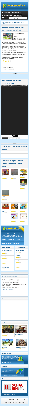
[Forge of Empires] (21, 329)
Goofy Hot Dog (23, 210)
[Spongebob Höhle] (23, 182)
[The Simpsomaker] (5, 172)
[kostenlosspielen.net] (14, 6)
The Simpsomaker (5, 176)
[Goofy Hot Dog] (23, 206)
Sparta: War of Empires (21, 347)
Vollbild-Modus (6, 85)
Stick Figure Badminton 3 (4, 197)
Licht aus (14, 85)
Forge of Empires (19, 334)
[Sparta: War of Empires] (21, 343)
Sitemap (9, 402)
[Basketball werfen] (5, 206)
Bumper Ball (22, 220)
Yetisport (18, 255)
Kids (9, 22)
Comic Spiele (13, 22)
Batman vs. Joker (20, 250)
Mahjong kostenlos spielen (10, 375)
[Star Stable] (7, 343)
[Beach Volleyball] (14, 216)
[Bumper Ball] (23, 216)
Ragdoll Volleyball (13, 176)
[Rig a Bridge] (23, 172)
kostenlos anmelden (21, 155)
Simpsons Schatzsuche (21, 266)
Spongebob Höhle (22, 186)
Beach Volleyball (14, 219)
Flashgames (4, 22)
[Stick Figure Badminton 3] (5, 193)
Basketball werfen (4, 210)
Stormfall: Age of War (6, 334)
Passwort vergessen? (6, 291)
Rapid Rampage (5, 267)
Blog (6, 402)
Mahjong (4, 366)
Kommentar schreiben (8, 65)
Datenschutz (21, 402)
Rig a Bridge (22, 175)
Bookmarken (24, 85)
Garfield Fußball (14, 210)
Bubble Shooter (6, 353)
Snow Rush (4, 262)
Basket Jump (5, 256)
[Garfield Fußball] (14, 206)
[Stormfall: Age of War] (8, 329)
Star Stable (4, 347)
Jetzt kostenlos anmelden (10, 243)
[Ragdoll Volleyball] (14, 172)
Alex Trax (18, 260)
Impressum (15, 402)
